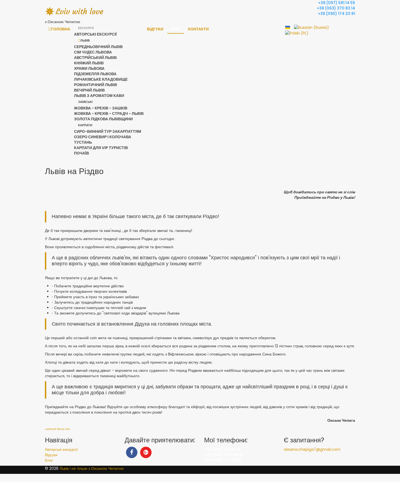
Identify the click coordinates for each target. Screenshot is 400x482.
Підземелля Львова (95, 74)
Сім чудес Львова (93, 52)
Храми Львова (89, 68)
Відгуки (155, 29)
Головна (60, 29)
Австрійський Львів (95, 57)
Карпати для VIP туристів (101, 147)
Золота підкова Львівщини (103, 119)
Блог (175, 29)
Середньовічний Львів (98, 46)
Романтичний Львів (95, 84)
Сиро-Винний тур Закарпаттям (107, 131)
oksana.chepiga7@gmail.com (312, 449)
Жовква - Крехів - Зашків (100, 108)
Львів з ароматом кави (99, 95)
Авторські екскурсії (95, 34)
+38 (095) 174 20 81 (336, 13)
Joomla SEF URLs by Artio (57, 429)
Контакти (198, 29)
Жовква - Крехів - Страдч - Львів (109, 113)
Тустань (83, 142)
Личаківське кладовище (101, 79)
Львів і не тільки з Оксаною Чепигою (92, 468)
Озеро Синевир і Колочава (102, 137)
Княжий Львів (89, 63)
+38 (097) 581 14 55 (336, 2)
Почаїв (81, 153)
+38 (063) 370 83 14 (336, 8)
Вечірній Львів (89, 90)
